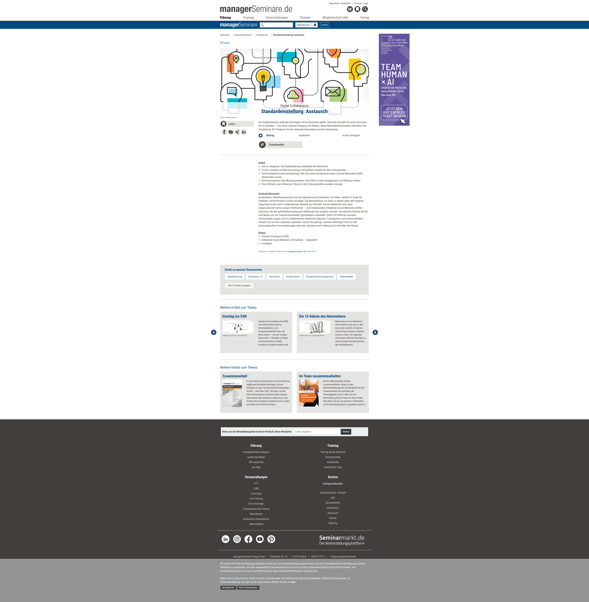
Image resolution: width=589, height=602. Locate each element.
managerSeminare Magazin (256, 452)
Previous (214, 332)
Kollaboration (293, 276)
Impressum (332, 513)
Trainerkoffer (333, 462)
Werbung (333, 523)
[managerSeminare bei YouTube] (259, 538)
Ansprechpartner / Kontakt (333, 492)
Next (375, 332)
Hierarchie (274, 276)
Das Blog (256, 467)
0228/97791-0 (318, 556)
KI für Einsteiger (256, 503)
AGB (333, 497)
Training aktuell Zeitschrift (332, 452)
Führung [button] (225, 17)
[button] (237, 124)
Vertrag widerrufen (333, 483)
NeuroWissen (256, 513)
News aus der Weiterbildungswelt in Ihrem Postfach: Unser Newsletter (257, 431)
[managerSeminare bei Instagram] (237, 538)
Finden (324, 25)
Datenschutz (333, 507)
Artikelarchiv (262, 35)
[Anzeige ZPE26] (394, 79)
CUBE (256, 488)
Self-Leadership (256, 462)
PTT (256, 483)
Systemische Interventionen (256, 519)
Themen (333, 518)
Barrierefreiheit (333, 502)
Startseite (224, 35)
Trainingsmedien (333, 457)
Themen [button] (305, 17)
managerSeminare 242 (297, 251)
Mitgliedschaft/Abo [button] (335, 17)
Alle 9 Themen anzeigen (239, 285)
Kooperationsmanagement (319, 276)
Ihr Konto (361, 3)
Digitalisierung (234, 276)
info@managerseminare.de (343, 556)
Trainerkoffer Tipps (333, 467)
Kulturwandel (346, 276)
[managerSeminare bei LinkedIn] (225, 538)
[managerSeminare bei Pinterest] (271, 538)
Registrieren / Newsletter (339, 3)
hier (293, 582)
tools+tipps (256, 493)
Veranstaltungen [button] (277, 17)
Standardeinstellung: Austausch (288, 35)
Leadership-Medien (256, 457)
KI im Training (256, 498)
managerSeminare (243, 35)
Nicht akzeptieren (248, 587)
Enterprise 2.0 (255, 276)
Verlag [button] (364, 17)
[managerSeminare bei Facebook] (248, 538)
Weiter (346, 431)
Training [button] (248, 17)
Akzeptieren (228, 587)
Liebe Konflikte (256, 524)
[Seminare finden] (342, 540)
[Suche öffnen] (365, 9)
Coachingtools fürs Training (256, 508)
